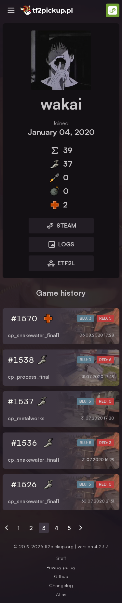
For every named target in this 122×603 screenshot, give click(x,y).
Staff (61, 558)
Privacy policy (61, 567)
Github (61, 576)
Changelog (61, 585)
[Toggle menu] (11, 10)
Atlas (61, 594)
